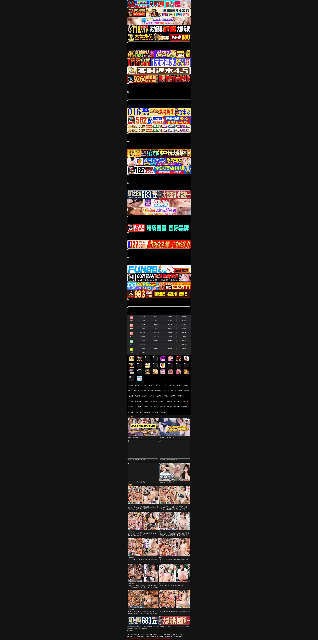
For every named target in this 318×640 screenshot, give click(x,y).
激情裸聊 (169, 401)
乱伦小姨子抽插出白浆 (167, 482)
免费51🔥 (176, 401)
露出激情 (156, 340)
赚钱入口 (163, 412)
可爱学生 (170, 332)
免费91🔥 (130, 412)
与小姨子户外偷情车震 (167, 437)
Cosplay (170, 320)
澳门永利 (158, 385)
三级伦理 (142, 320)
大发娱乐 (130, 401)
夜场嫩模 (166, 396)
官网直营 (151, 385)
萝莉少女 (184, 317)
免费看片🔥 (154, 401)
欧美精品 (170, 317)
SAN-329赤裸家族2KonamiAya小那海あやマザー (174, 560)
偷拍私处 (151, 396)
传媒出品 (142, 344)
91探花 (156, 328)
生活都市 (142, 348)
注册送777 (179, 385)
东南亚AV (184, 324)
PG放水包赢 (158, 390)
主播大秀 (130, 396)
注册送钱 (171, 385)
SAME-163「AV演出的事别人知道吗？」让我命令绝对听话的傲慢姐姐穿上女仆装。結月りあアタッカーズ (143, 587)
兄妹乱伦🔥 (147, 412)
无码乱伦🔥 (185, 401)
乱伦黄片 (144, 396)
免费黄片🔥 (155, 412)
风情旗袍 (142, 336)
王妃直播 (137, 396)
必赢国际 (143, 390)
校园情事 (156, 348)
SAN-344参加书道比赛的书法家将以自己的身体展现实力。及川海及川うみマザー (143, 508)
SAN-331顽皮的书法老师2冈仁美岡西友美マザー (143, 560)
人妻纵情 (170, 348)
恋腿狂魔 (184, 332)
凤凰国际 (150, 390)
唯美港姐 (170, 324)
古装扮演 (142, 332)
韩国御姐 (156, 324)
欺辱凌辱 (142, 328)
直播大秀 (176, 406)
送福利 (186, 385)
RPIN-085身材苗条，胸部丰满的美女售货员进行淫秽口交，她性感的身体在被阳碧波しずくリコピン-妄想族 (175, 535)
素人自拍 (184, 320)
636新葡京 (162, 401)
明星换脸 (156, 336)
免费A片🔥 (138, 412)
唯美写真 (170, 340)
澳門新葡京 (138, 401)
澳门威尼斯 (184, 406)
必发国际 (173, 396)
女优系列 (156, 332)
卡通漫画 (142, 340)
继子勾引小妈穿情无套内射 (136, 460)
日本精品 (156, 320)
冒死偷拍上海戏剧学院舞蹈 (168, 460)
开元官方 (130, 406)
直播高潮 (166, 390)
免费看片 (162, 406)
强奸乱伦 (156, 317)
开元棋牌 (144, 385)
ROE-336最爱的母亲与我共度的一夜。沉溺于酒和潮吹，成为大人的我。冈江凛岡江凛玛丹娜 (143, 612)
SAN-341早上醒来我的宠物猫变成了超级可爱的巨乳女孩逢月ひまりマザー (143, 534)
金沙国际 (146, 406)
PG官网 (137, 385)
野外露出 (184, 328)
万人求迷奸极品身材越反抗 (136, 482)
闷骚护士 (184, 336)
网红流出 (170, 328)
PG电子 (165, 385)
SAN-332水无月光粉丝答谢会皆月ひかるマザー (175, 611)
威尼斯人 (130, 385)
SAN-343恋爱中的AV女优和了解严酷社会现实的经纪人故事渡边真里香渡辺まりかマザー (174, 508)
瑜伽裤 (170, 336)
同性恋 (184, 344)
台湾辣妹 (142, 324)
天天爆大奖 (138, 406)
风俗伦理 (184, 348)
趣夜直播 (159, 396)
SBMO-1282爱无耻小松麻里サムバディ (172, 585)
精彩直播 (173, 390)
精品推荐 (142, 317)
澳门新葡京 (181, 396)
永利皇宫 (146, 401)
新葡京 (130, 390)
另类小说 (142, 352)
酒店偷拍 (186, 390)
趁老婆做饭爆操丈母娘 (135, 437)
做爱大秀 (169, 406)
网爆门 (184, 340)
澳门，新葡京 (154, 406)
